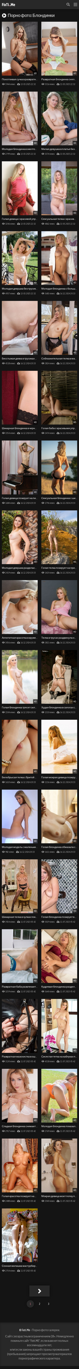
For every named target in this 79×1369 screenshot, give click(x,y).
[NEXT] (39, 1291)
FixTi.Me (8, 4)
